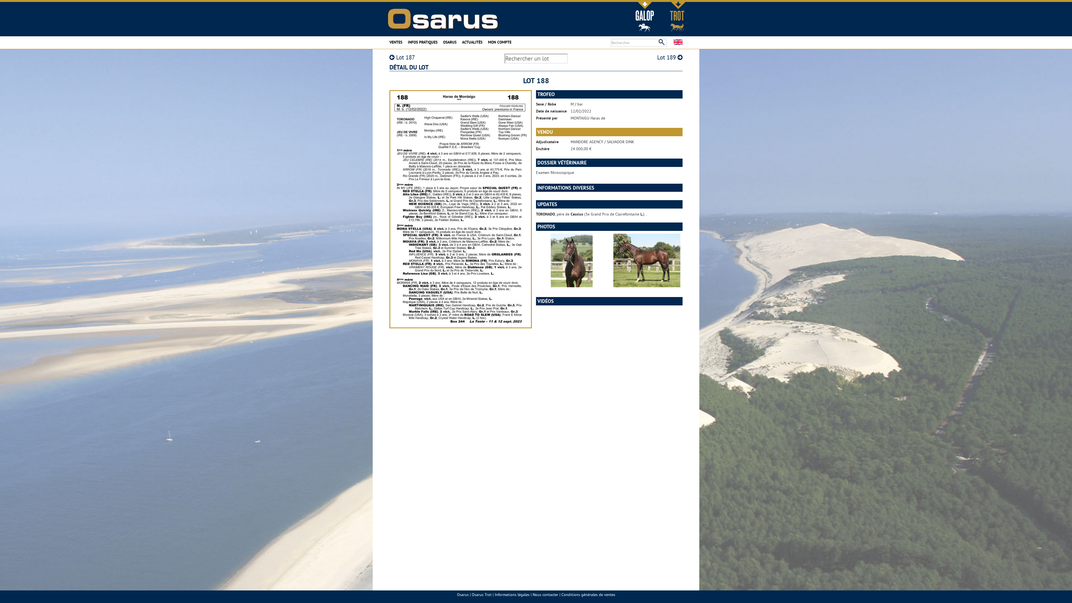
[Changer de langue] (678, 42)
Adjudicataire (547, 141)
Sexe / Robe (546, 104)
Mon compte (499, 42)
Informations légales (512, 594)
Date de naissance (551, 111)
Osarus (449, 42)
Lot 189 (667, 57)
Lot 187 (404, 57)
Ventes (395, 42)
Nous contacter (545, 594)
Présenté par (546, 118)
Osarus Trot (482, 594)
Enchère (542, 148)
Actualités (472, 42)
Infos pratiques (422, 42)
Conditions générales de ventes (588, 594)
